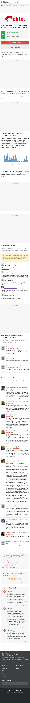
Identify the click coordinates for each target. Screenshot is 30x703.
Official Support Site (10, 567)
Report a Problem (16, 42)
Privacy (3, 673)
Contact (4, 676)
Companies (8, 5)
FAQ (3, 670)
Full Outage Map (15, 47)
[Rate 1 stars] (9, 579)
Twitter (17, 668)
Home (2, 5)
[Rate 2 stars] (12, 579)
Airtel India (15, 5)
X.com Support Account (11, 562)
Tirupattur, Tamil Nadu (15, 348)
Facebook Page (9, 565)
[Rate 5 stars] (20, 579)
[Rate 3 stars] (15, 579)
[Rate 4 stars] (17, 579)
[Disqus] (15, 281)
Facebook (18, 670)
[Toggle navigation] (28, 2)
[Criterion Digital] (15, 690)
